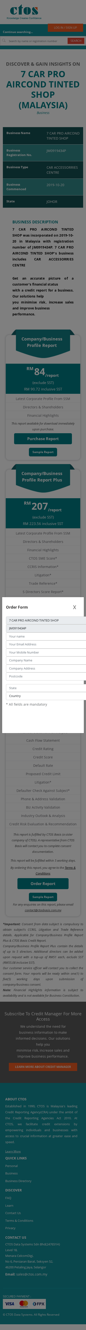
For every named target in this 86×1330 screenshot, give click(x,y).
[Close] (74, 607)
